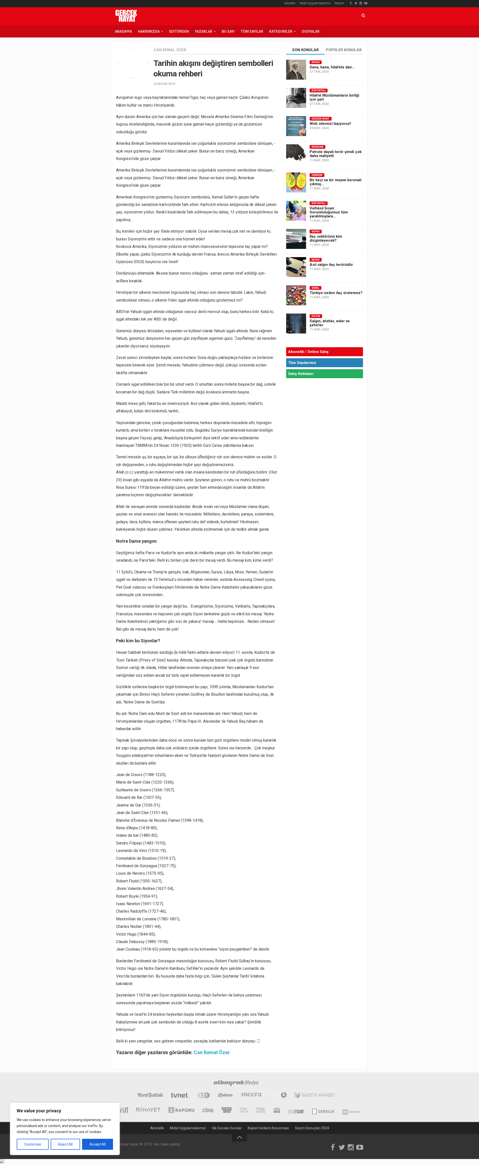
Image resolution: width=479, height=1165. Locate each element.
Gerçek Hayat (321, 118)
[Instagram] (360, 3)
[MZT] (278, 1095)
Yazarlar (203, 31)
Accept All (98, 1144)
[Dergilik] (323, 1111)
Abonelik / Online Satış (308, 351)
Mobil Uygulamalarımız (315, 3)
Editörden (179, 31)
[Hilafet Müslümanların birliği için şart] (296, 98)
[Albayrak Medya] (236, 1083)
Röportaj (319, 90)
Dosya (316, 316)
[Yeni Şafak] (150, 1095)
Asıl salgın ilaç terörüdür (331, 264)
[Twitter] (355, 3)
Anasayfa (123, 31)
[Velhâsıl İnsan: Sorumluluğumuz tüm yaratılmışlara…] (296, 211)
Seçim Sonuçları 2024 (312, 1128)
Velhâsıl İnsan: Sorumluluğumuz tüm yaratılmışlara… (329, 212)
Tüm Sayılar (251, 31)
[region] (65, 1129)
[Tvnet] (180, 1095)
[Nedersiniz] (351, 1111)
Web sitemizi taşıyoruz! (330, 123)
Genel (315, 288)
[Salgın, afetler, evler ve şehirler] (296, 323)
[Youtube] (365, 3)
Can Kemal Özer (169, 50)
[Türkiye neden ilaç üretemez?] (296, 295)
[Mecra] (251, 1095)
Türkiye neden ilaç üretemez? (336, 293)
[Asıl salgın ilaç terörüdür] (296, 267)
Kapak (316, 62)
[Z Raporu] (181, 1110)
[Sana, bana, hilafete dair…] (296, 70)
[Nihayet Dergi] (148, 1110)
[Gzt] (204, 1095)
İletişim (339, 3)
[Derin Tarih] (120, 1110)
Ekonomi (317, 147)
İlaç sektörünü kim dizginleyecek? (326, 238)
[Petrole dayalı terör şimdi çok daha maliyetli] (296, 154)
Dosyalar (311, 31)
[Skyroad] (296, 1111)
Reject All (65, 1144)
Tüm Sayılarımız (302, 362)
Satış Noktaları (301, 373)
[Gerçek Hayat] (227, 1110)
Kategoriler (280, 31)
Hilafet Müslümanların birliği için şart (334, 97)
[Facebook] (350, 3)
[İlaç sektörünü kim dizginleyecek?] (296, 239)
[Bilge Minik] (261, 1110)
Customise (32, 1144)
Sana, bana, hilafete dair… (332, 67)
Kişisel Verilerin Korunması (268, 1128)
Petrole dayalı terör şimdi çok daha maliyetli (335, 154)
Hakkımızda (149, 31)
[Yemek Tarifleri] (225, 1095)
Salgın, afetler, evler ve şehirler (330, 323)
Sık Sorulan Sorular (227, 1128)
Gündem (317, 175)
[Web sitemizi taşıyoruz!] (296, 126)
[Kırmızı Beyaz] (277, 1110)
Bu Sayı (228, 31)
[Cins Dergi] (208, 1110)
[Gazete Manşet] (315, 1095)
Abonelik (289, 3)
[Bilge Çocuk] (244, 1110)
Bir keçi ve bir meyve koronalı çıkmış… (335, 182)
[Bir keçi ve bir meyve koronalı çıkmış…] (296, 182)
